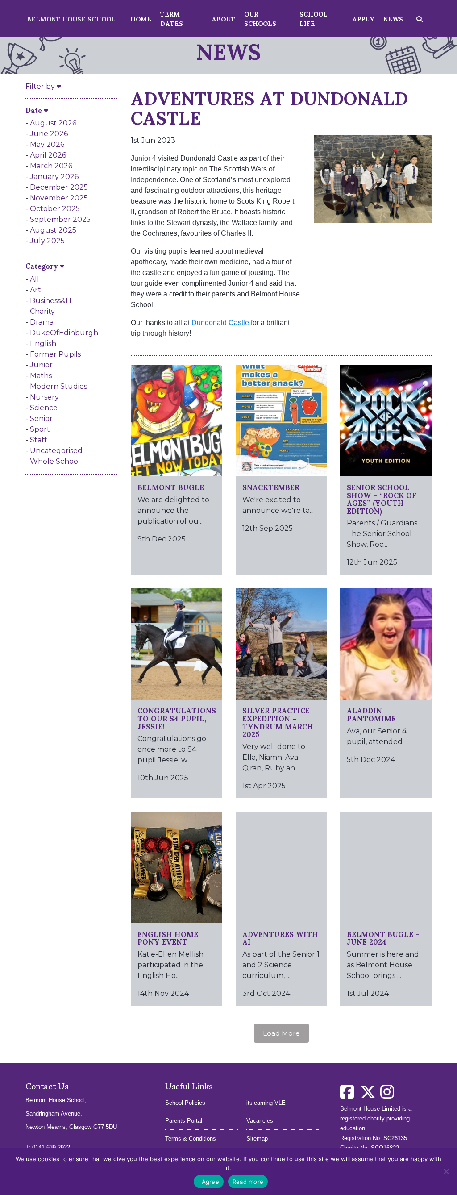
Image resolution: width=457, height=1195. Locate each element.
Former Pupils (55, 354)
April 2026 (48, 155)
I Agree (208, 1181)
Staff (38, 440)
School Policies (185, 1102)
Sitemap (257, 1138)
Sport (40, 429)
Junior (41, 365)
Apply (363, 18)
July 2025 (47, 241)
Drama (42, 322)
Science (44, 408)
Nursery (44, 397)
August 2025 (53, 230)
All (34, 279)
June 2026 (49, 133)
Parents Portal (183, 1120)
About (223, 18)
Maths (41, 375)
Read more (248, 1181)
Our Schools (260, 18)
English (43, 343)
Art (35, 290)
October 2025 (55, 208)
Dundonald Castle (220, 322)
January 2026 (54, 176)
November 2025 (59, 198)
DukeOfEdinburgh (64, 333)
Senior (41, 418)
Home (140, 18)
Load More (281, 1033)
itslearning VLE (266, 1102)
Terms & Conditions (190, 1138)
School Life (313, 18)
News (393, 18)
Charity (42, 311)
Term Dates (171, 18)
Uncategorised (56, 450)
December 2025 (59, 187)
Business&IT (51, 300)
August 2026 (53, 123)
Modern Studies (58, 386)
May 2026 (47, 144)
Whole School (55, 461)
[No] (445, 1171)
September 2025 (60, 219)
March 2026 (51, 166)
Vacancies (259, 1120)
